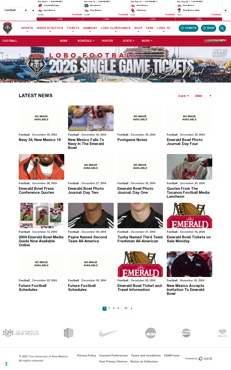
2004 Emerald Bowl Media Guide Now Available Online (41, 241)
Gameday (90, 28)
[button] (33, 10)
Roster (107, 41)
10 (125, 308)
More (146, 41)
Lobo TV (163, 28)
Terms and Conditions (146, 355)
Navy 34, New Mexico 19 (40, 140)
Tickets (73, 28)
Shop (138, 28)
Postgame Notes (132, 140)
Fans (149, 28)
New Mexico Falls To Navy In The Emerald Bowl (86, 144)
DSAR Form (172, 355)
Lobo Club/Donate (115, 28)
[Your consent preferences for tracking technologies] (6, 363)
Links (59, 19)
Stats (127, 41)
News (63, 41)
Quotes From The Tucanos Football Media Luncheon (188, 192)
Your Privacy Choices (113, 361)
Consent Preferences (113, 355)
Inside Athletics (50, 28)
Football (24, 135)
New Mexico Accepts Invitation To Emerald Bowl (185, 290)
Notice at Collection (144, 361)
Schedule (85, 41)
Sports (27, 28)
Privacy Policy (86, 355)
